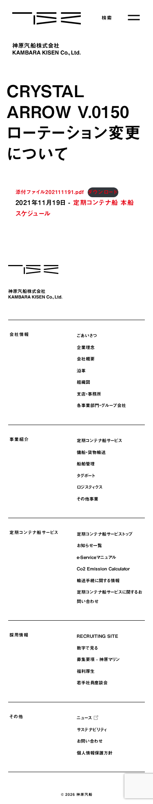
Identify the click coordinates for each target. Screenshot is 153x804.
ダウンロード (103, 192)
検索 (107, 17)
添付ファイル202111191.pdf (50, 192)
